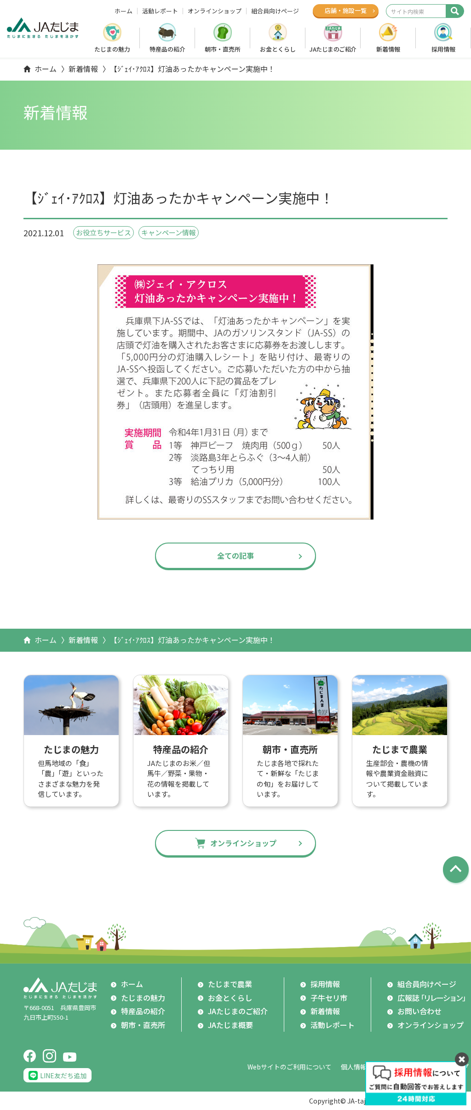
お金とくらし (278, 49)
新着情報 (388, 49)
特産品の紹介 (167, 49)
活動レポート (160, 11)
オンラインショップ (214, 11)
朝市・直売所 (223, 49)
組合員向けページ (275, 11)
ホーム (123, 11)
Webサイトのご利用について (289, 1066)
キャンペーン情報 (168, 232)
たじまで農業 (230, 983)
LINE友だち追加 (63, 1075)
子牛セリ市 (328, 997)
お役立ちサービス (103, 232)
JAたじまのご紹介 (333, 49)
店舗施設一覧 (346, 10)
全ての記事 (235, 555)
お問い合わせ (419, 1011)
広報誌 (433, 997)
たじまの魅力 (112, 49)
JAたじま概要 (230, 1024)
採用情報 (443, 49)
